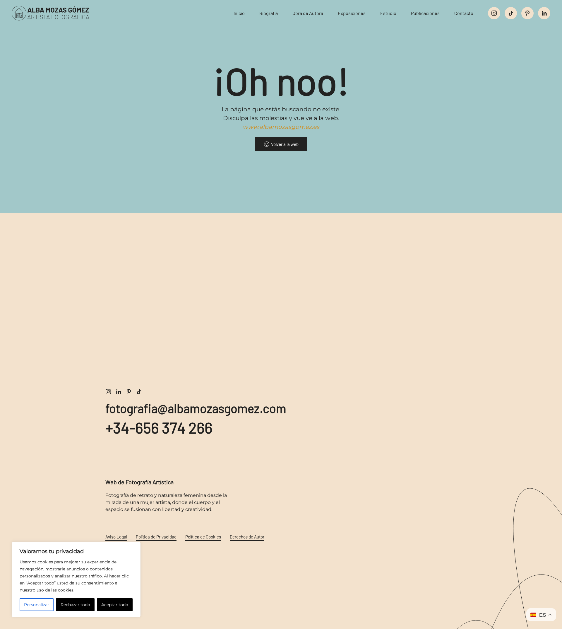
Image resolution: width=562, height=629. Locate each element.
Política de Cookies (203, 536)
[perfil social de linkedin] (544, 13)
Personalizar (36, 604)
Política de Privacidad (156, 536)
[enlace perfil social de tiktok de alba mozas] (139, 391)
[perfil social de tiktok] (511, 13)
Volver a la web (285, 144)
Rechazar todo (75, 604)
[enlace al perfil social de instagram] (494, 13)
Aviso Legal (116, 536)
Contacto (463, 13)
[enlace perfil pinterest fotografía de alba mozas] (129, 391)
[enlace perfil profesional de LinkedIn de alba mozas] (118, 391)
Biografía (268, 13)
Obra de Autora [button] (307, 13)
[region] (76, 579)
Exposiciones (352, 13)
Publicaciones (425, 13)
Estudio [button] (388, 13)
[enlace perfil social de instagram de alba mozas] (108, 391)
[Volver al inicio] (55, 13)
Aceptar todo (114, 604)
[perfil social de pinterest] (527, 13)
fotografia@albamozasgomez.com (195, 408)
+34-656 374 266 (159, 427)
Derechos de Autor (247, 536)
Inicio (239, 13)
